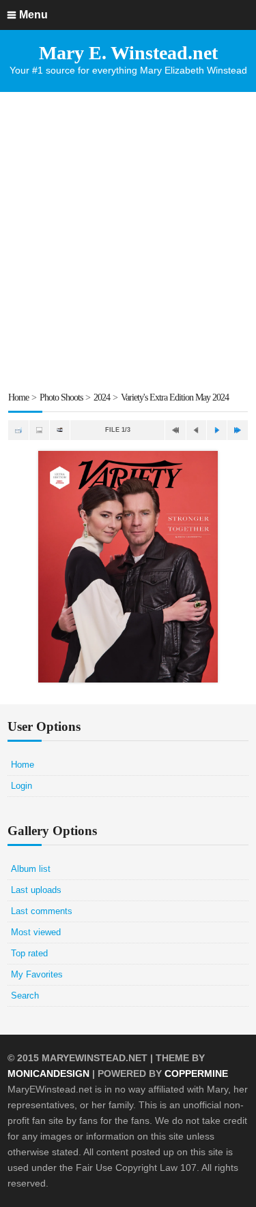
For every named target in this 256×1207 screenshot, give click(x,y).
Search (25, 995)
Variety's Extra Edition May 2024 (175, 397)
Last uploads (36, 890)
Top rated (29, 953)
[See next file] (217, 430)
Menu (33, 14)
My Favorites (37, 974)
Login (21, 786)
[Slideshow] (60, 430)
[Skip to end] (237, 430)
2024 (102, 397)
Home (18, 397)
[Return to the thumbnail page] (18, 430)
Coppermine (196, 1073)
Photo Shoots (61, 397)
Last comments (41, 911)
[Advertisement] (128, 241)
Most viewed (36, 932)
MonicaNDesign (48, 1073)
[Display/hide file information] (39, 430)
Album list (31, 869)
